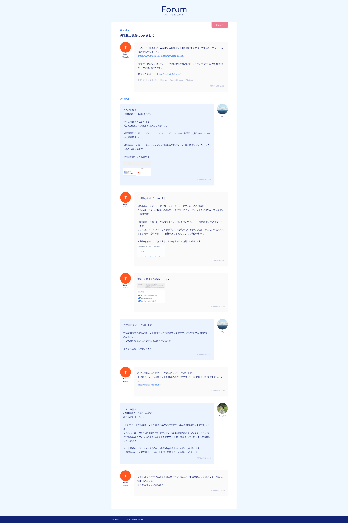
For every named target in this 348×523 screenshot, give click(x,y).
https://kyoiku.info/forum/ (168, 74)
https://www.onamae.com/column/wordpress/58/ (161, 55)
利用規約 (115, 519)
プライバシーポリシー (134, 519)
